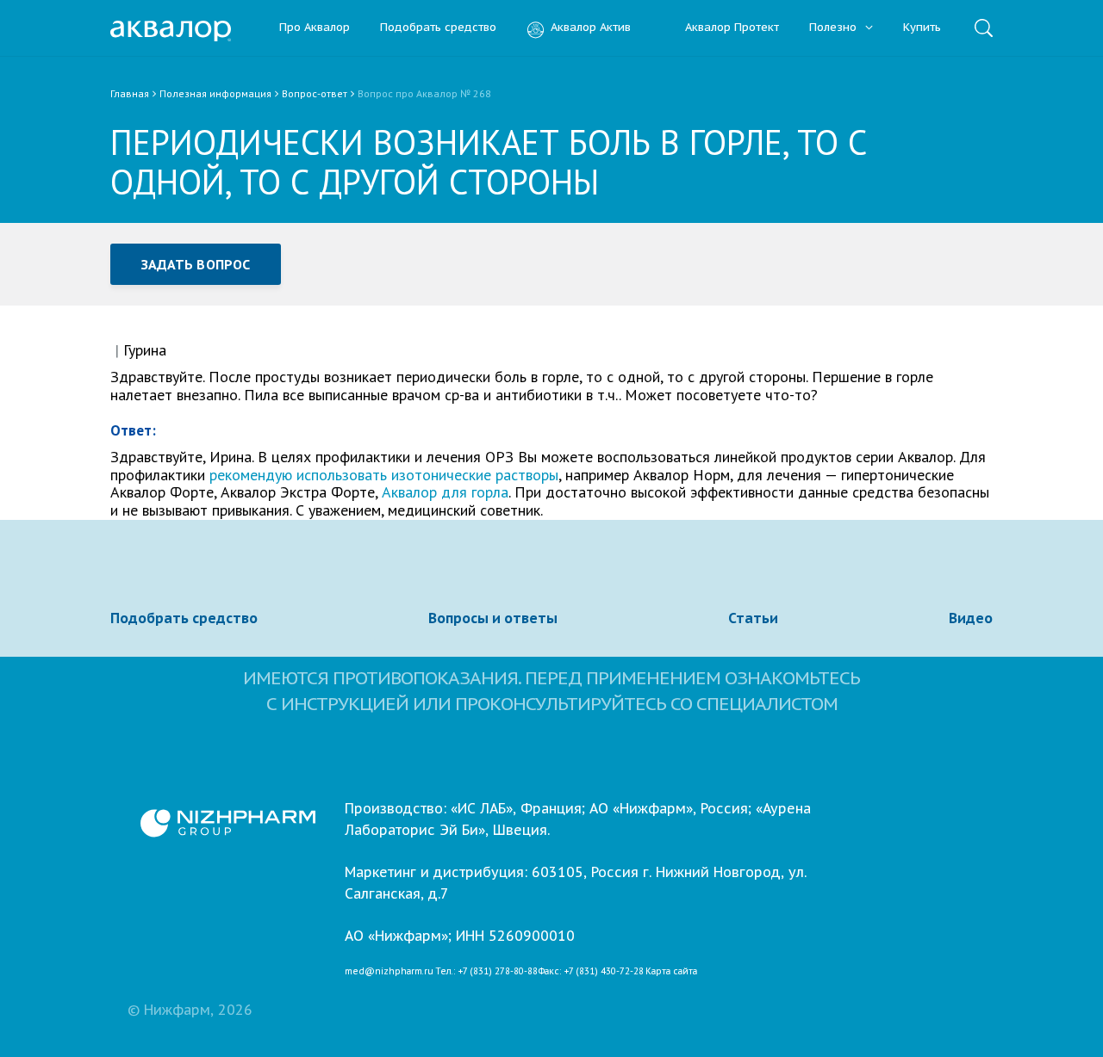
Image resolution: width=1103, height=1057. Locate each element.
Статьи (753, 618)
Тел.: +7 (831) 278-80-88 (486, 971)
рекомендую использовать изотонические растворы (383, 475)
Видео (971, 618)
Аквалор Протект (732, 28)
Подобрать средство (438, 28)
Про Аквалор (314, 28)
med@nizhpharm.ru (389, 971)
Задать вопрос (195, 264)
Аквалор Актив (591, 28)
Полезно (834, 28)
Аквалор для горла (445, 492)
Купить (922, 28)
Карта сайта (671, 971)
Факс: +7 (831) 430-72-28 (591, 971)
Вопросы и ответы (493, 618)
